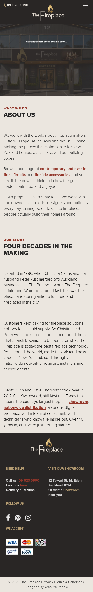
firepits (19, 175)
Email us (16, 485)
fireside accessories (52, 175)
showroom (78, 402)
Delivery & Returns (20, 490)
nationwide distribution (25, 408)
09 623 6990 (29, 480)
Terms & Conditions (70, 582)
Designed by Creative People (46, 586)
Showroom (71, 490)
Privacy (48, 582)
